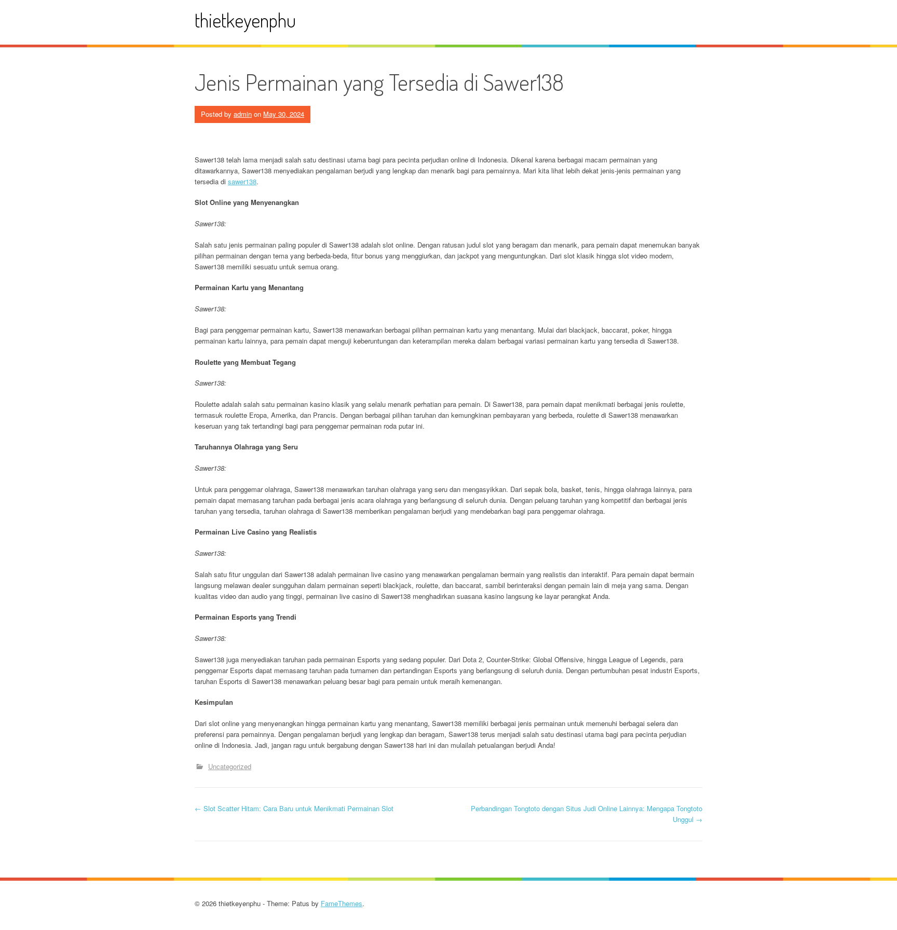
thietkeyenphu (245, 20)
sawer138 (242, 181)
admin (243, 114)
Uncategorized (229, 766)
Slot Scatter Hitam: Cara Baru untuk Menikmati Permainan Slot (294, 808)
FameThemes (341, 903)
